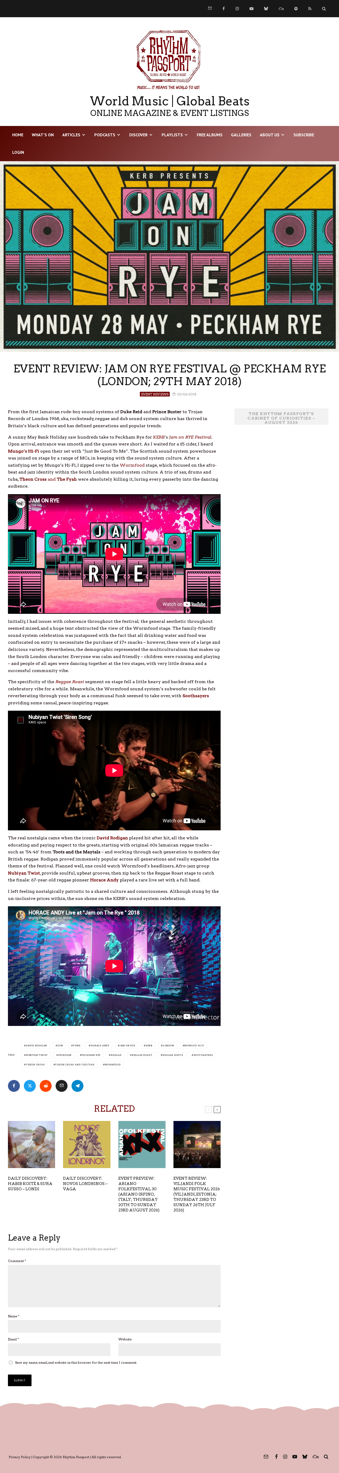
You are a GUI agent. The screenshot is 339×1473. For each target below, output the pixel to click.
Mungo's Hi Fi (194, 1045)
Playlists (172, 134)
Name (13, 1316)
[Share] (14, 1086)
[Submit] (46, 1086)
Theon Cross (35, 1064)
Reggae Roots (173, 1055)
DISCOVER (138, 134)
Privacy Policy (20, 1457)
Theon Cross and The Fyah (74, 1064)
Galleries (241, 134)
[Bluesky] (266, 8)
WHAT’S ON (43, 134)
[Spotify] (296, 8)
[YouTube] (251, 8)
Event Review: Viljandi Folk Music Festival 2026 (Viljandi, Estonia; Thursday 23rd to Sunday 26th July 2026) (196, 1194)
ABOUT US (269, 134)
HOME (17, 134)
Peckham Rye (91, 1055)
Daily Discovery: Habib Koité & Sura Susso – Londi (30, 1183)
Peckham (65, 1055)
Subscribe (303, 134)
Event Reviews (154, 394)
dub (60, 1045)
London (168, 1045)
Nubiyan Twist (37, 1055)
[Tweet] (30, 1086)
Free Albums (209, 134)
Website (125, 1339)
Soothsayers (203, 1055)
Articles (71, 134)
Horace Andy (100, 1045)
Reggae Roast (69, 681)
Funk (76, 1045)
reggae (116, 1055)
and (48, 479)
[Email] (62, 1086)
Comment (17, 1261)
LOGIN (18, 152)
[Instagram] (237, 8)
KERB (158, 437)
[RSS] (310, 8)
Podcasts (104, 134)
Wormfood (132, 465)
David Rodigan (36, 1045)
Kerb (149, 1045)
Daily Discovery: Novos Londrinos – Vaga (85, 1183)
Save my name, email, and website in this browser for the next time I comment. (76, 1362)
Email (13, 1339)
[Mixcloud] (281, 8)
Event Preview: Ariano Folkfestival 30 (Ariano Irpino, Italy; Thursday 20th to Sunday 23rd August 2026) (138, 1194)
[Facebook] (223, 8)
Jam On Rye (127, 1045)
